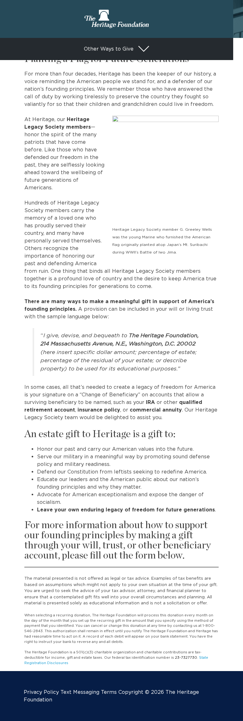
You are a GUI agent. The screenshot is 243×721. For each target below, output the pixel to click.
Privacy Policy (41, 692)
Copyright (130, 692)
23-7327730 (186, 657)
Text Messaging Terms (88, 692)
